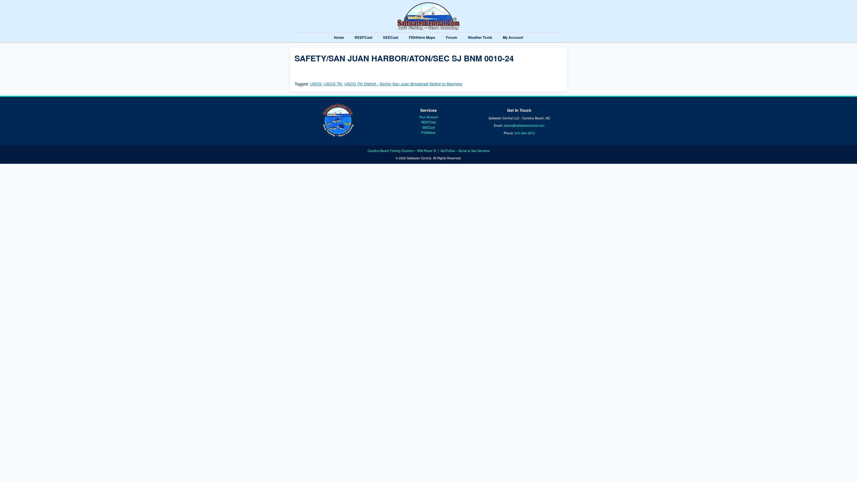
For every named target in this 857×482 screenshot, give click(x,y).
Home (339, 37)
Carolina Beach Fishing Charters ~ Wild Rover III (402, 150)
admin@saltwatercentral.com (524, 125)
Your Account (428, 117)
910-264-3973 (525, 133)
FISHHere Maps (422, 37)
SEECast (390, 37)
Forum (451, 37)
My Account (513, 37)
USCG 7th (333, 84)
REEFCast (363, 37)
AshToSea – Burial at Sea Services (465, 150)
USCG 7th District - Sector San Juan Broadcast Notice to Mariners (403, 84)
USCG (316, 84)
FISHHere (428, 132)
